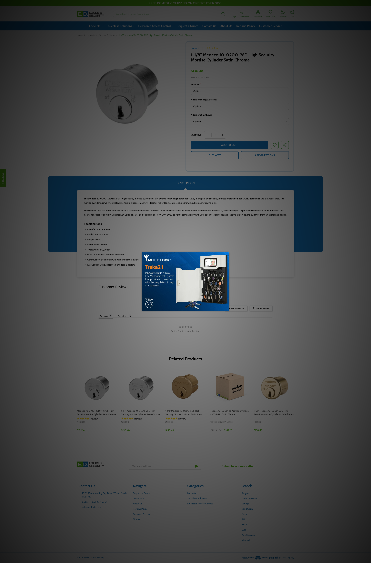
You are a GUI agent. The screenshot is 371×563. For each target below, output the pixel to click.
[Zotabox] (227, 308)
